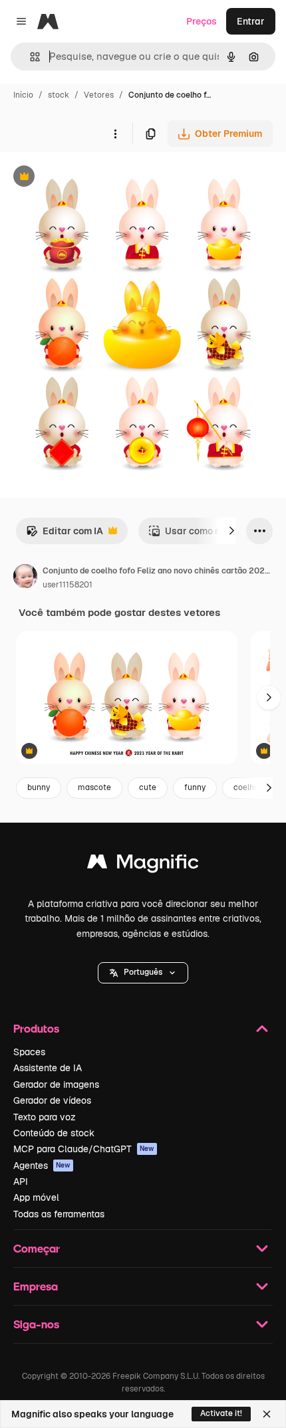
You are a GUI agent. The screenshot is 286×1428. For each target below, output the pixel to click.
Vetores (99, 95)
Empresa (35, 1286)
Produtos (36, 1028)
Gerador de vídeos (52, 1100)
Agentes (42, 1166)
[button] (143, 972)
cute (147, 787)
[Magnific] (143, 865)
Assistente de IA (47, 1068)
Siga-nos (36, 1324)
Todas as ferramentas (58, 1214)
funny (195, 787)
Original (85, 177)
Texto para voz (44, 1117)
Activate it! (221, 1413)
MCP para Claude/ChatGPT (83, 1149)
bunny (38, 787)
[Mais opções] (115, 133)
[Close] (267, 1414)
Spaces (29, 1052)
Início (23, 95)
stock (58, 95)
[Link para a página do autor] (25, 578)
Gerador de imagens (56, 1084)
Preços (201, 21)
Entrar (251, 21)
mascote (94, 787)
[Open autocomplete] (29, 57)
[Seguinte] (231, 531)
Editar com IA (64, 534)
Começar (36, 1248)
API (20, 1181)
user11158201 (67, 584)
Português (143, 972)
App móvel (36, 1197)
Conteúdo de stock (53, 1133)
